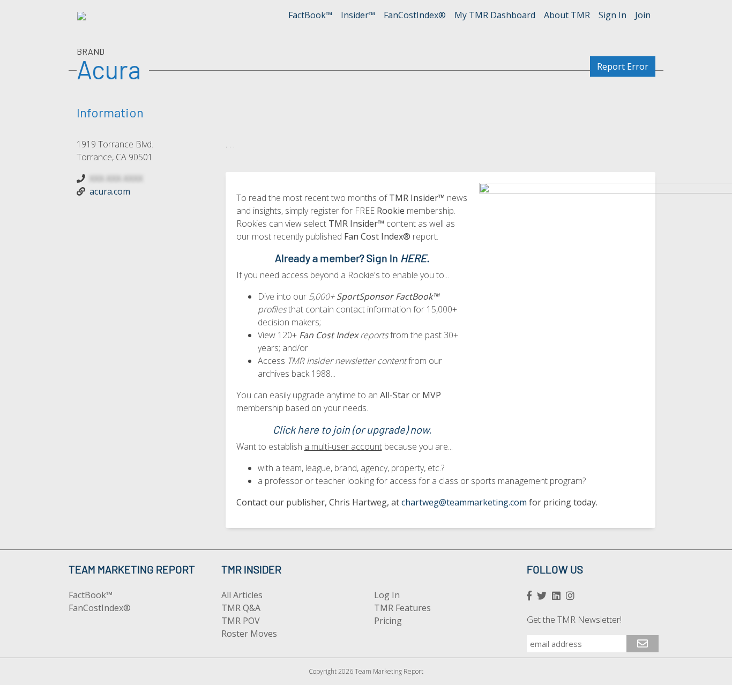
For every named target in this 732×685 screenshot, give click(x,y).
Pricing (388, 621)
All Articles (242, 595)
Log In (387, 595)
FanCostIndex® (415, 15)
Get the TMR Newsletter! (574, 620)
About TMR (567, 15)
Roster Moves (249, 633)
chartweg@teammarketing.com (464, 502)
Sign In (612, 15)
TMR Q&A (240, 608)
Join (643, 15)
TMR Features (402, 608)
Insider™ (358, 15)
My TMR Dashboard (494, 15)
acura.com (109, 191)
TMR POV (240, 621)
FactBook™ (310, 15)
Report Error (622, 66)
